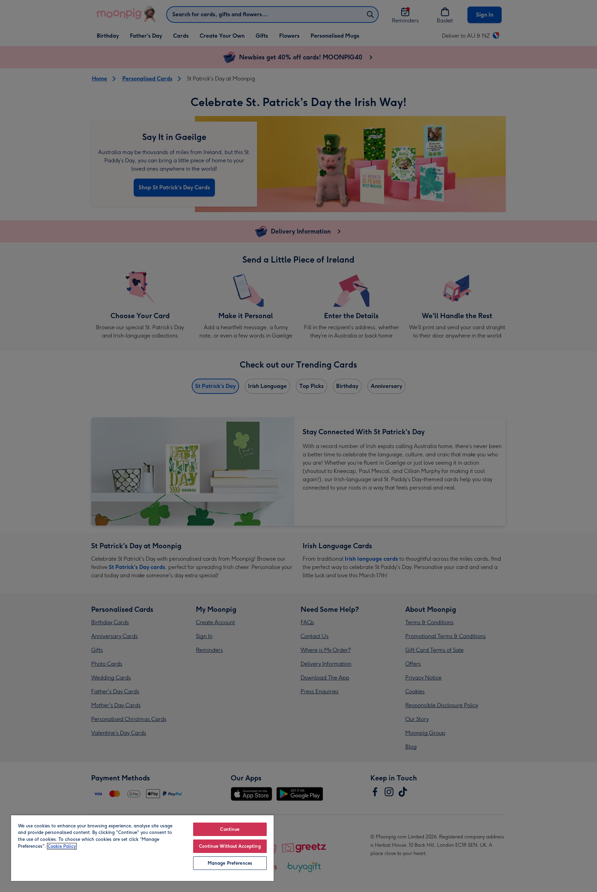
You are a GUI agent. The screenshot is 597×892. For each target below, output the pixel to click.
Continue (229, 829)
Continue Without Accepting (229, 846)
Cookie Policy (62, 846)
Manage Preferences (230, 863)
